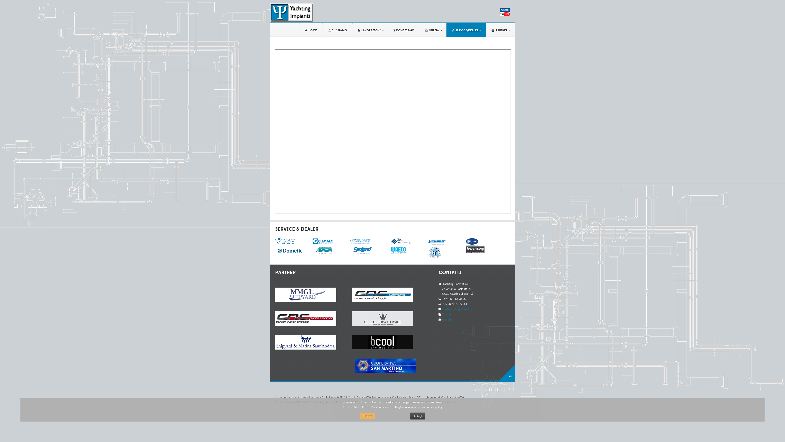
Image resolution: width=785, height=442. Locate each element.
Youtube (446, 320)
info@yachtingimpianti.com (458, 309)
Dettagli (418, 416)
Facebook (447, 314)
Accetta (367, 416)
